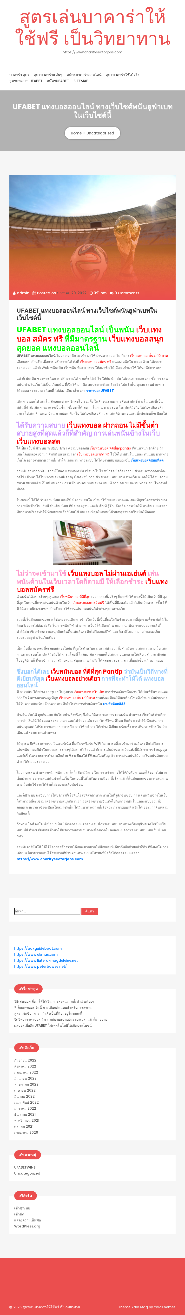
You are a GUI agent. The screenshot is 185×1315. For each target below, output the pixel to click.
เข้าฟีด (19, 1214)
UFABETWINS (24, 1167)
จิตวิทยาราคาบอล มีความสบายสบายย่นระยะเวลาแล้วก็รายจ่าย (60, 1019)
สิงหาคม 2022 (25, 1066)
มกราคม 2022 (25, 1108)
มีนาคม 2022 (24, 1096)
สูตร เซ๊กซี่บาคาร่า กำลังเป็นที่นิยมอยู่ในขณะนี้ (48, 1013)
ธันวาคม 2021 (25, 1114)
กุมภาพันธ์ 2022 (26, 1102)
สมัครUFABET (58, 80)
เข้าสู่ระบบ (22, 1208)
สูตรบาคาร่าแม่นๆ (48, 74)
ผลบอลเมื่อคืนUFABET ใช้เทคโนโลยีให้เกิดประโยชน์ (53, 1025)
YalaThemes (165, 1307)
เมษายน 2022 (25, 1090)
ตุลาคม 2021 (23, 1126)
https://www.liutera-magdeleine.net (46, 960)
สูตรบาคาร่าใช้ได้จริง (122, 74)
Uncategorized (27, 1173)
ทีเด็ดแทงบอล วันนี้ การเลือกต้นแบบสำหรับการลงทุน (53, 1007)
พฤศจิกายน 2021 (26, 1120)
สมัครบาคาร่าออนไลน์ (84, 74)
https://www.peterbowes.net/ (40, 966)
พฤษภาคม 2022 (26, 1084)
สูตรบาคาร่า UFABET (25, 80)
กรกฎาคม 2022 (26, 1072)
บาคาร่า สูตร (19, 74)
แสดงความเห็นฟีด (27, 1220)
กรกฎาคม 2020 (26, 1132)
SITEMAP (80, 80)
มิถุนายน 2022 (25, 1078)
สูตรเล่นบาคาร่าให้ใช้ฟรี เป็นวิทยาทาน (92, 27)
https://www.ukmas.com (36, 954)
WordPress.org (27, 1226)
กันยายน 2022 (25, 1060)
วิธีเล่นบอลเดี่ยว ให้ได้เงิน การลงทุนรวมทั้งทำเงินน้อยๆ (54, 1001)
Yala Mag (140, 1307)
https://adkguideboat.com (38, 948)
